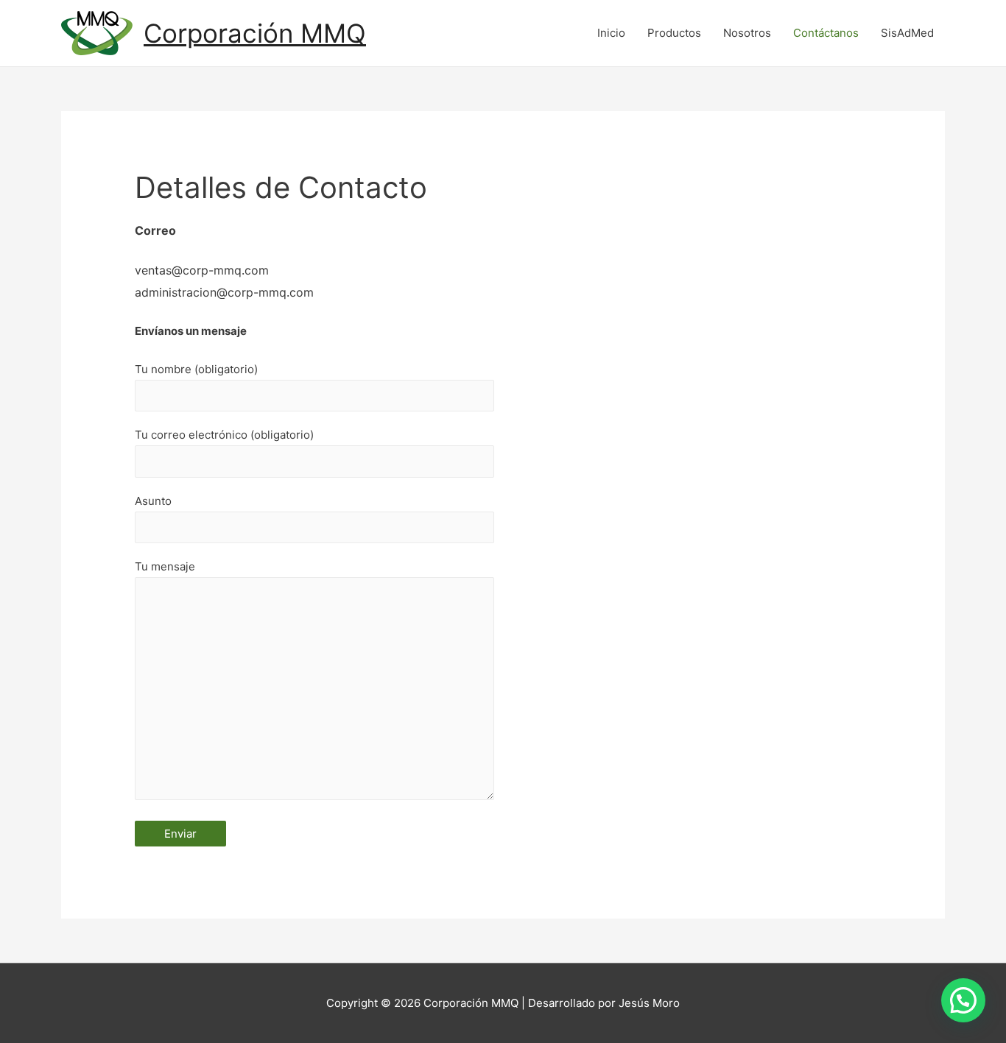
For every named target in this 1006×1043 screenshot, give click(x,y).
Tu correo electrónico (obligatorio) (224, 435)
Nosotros (747, 33)
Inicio (611, 33)
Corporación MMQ (255, 33)
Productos (674, 33)
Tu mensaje (165, 566)
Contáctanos (826, 33)
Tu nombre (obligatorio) (196, 369)
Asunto (153, 501)
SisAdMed (907, 33)
